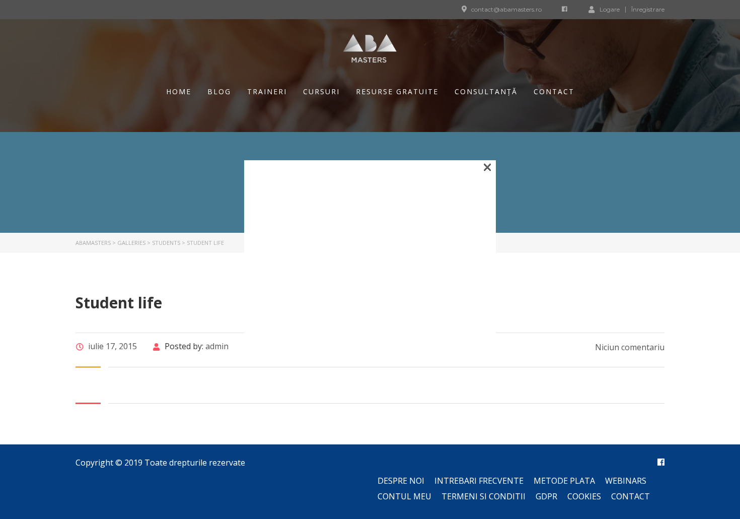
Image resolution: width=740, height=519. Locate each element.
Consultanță (486, 91)
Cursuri (321, 91)
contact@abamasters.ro (506, 9)
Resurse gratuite (397, 91)
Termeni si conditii (483, 496)
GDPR (546, 496)
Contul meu (404, 496)
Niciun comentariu (628, 347)
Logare (610, 9)
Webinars (625, 480)
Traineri (267, 91)
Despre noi (401, 480)
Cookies (584, 496)
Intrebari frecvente (479, 480)
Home (178, 91)
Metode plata (564, 480)
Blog (219, 91)
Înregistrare (647, 10)
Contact (554, 91)
